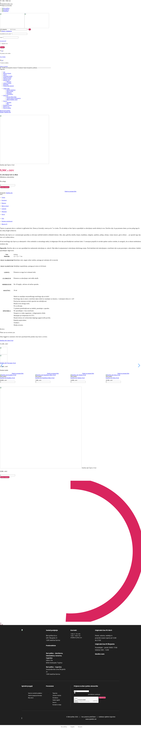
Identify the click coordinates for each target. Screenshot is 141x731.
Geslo (1, 37)
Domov (2, 112)
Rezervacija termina (5, 110)
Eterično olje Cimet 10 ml (6, 340)
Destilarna (9, 92)
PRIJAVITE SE (102, 697)
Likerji (5, 74)
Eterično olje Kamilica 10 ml (7, 378)
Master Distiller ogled (12, 99)
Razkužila (5, 84)
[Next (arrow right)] (2, 624)
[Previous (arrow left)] (0, 624)
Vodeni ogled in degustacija (14, 98)
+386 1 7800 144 (75, 636)
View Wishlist (2, 56)
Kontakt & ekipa (7, 105)
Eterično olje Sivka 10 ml (112, 378)
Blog (8, 103)
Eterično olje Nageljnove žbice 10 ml (44, 378)
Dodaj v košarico (5, 187)
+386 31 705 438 (75, 634)
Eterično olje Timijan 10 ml (77, 378)
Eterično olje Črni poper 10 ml (8, 363)
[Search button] (29, 29)
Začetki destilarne (11, 90)
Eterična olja (6, 80)
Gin (4, 72)
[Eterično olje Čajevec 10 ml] (41, 468)
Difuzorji (9, 81)
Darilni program (7, 77)
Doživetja (5, 95)
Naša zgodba (10, 91)
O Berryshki (6, 88)
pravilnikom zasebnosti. (94, 694)
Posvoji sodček (7, 108)
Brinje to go (6, 106)
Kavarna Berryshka (11, 97)
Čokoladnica (10, 94)
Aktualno (9, 102)
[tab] (3, 218)
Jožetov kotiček (7, 83)
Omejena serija (7, 79)
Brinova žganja (7, 73)
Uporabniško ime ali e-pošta (6, 33)
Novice (5, 101)
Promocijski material (8, 85)
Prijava (2, 47)
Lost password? (3, 41)
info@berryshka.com (76, 637)
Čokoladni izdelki (7, 76)
